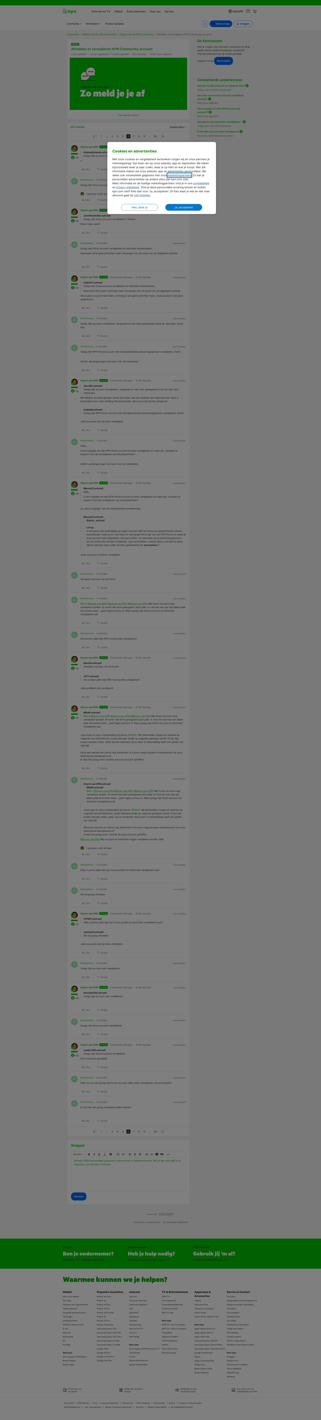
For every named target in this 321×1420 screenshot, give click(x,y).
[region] (161, 178)
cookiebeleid (201, 183)
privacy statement (127, 187)
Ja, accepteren (183, 207)
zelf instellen (142, 195)
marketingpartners (179, 175)
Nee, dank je (139, 207)
